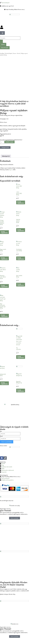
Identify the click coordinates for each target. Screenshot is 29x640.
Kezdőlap (2, 53)
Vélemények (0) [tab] (6, 156)
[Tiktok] (5, 458)
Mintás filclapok (8, 53)
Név (1, 431)
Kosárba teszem (9, 142)
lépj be (11, 169)
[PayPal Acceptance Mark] (14, 491)
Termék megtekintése (20, 202)
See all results (4, 47)
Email (1, 436)
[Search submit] (1, 41)
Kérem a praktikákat (6, 442)
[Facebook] (1, 458)
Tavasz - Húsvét (16, 53)
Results (3, 44)
